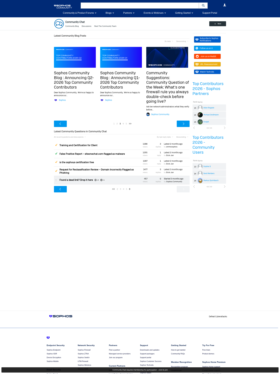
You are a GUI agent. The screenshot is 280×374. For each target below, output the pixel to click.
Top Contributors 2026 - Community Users (208, 145)
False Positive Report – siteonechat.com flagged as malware (92, 153)
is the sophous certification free (77, 162)
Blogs (109, 13)
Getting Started (183, 13)
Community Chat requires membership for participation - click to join (140, 370)
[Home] (66, 7)
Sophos (62, 100)
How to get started (178, 350)
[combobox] (140, 5)
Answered (56, 153)
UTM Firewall (83, 361)
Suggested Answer (56, 145)
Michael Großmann (211, 115)
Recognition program (179, 367)
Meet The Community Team (105, 26)
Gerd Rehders (208, 173)
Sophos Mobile (53, 361)
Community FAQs (178, 354)
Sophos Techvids (147, 365)
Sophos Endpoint (53, 350)
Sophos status (145, 373)
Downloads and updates (149, 350)
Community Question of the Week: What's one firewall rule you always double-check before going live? (167, 92)
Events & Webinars (153, 13)
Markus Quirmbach (210, 180)
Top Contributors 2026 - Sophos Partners (208, 88)
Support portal (145, 358)
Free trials (206, 350)
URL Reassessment (208, 64)
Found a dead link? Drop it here (76, 179)
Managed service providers (120, 354)
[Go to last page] (211, 128)
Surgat (206, 122)
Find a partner (114, 350)
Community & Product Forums (78, 13)
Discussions (86, 26)
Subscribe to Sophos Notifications (209, 39)
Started (173, 178)
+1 (104, 180)
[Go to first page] (207, 128)
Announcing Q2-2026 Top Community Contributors (74, 82)
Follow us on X (206, 48)
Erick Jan (170, 155)
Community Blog (72, 26)
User (224, 4)
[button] (203, 5)
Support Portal (209, 13)
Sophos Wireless (84, 365)
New (219, 24)
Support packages (147, 354)
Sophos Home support (211, 367)
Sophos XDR (52, 354)
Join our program (116, 358)
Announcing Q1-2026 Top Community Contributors (120, 82)
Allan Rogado (208, 108)
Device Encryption (54, 358)
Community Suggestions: (158, 75)
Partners (127, 13)
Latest (173, 144)
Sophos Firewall (84, 350)
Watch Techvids (207, 71)
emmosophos (171, 147)
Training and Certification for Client (78, 145)
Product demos (208, 354)
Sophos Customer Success (150, 361)
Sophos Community (160, 114)
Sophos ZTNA (83, 354)
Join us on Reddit (208, 56)
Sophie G (207, 166)
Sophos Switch (84, 358)
